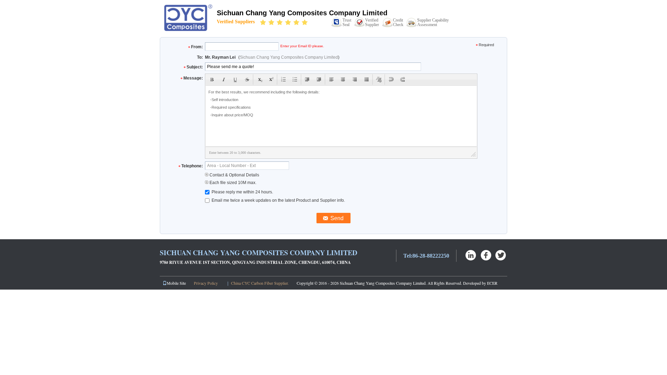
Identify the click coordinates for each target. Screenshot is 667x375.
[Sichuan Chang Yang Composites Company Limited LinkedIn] (471, 255)
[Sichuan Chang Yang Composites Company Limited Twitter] (501, 255)
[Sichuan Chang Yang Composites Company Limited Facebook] (486, 255)
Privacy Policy (206, 283)
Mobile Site (176, 283)
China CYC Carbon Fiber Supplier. (260, 283)
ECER (492, 283)
